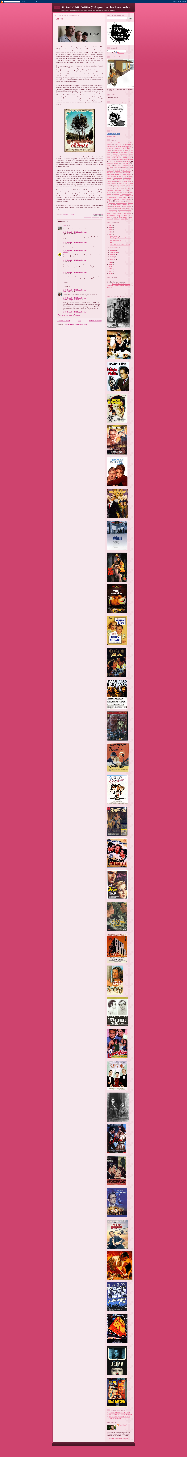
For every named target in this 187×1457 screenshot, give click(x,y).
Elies (64, 226)
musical (116, 199)
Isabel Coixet (127, 181)
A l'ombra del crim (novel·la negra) (119, 1412)
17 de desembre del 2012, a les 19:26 (75, 250)
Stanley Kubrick (117, 213)
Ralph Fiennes (127, 206)
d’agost (112, 254)
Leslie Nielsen (117, 192)
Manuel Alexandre (126, 194)
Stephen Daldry (111, 215)
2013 (110, 232)
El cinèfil (117, 171)
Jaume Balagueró (111, 183)
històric (119, 181)
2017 (110, 225)
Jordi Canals (67, 291)
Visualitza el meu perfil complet (118, 1438)
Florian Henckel (127, 174)
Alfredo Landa (118, 144)
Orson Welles (129, 201)
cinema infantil (110, 159)
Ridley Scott (130, 208)
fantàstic (127, 172)
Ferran (65, 252)
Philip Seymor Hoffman (120, 204)
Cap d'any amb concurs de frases (120, 238)
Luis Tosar (116, 194)
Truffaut (114, 217)
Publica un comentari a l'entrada (69, 315)
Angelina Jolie (111, 146)
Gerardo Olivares (118, 179)
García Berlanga (118, 178)
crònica (109, 165)
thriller (125, 215)
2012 (110, 234)
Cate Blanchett (116, 155)
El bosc (112, 242)
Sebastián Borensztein (112, 211)
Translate (121, 53)
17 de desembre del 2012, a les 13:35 (75, 242)
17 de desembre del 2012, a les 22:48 (75, 298)
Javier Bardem (123, 183)
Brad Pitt (115, 154)
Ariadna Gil (118, 148)
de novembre (114, 247)
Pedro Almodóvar (121, 203)
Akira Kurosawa (122, 142)
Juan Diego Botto (120, 186)
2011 (110, 262)
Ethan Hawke (110, 172)
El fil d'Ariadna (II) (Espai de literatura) (120, 1414)
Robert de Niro (113, 210)
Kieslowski (118, 190)
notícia (109, 201)
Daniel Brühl (117, 165)
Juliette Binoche (119, 188)
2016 (110, 227)
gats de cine (127, 178)
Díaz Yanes (117, 167)
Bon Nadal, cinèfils (115, 240)
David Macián (110, 167)
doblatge (124, 167)
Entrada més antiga (95, 321)
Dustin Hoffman (114, 169)
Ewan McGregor (119, 172)
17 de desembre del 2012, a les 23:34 (75, 312)
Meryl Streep (123, 197)
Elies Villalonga (127, 171)
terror (119, 215)
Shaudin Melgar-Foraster (71, 299)
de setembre (114, 252)
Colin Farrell (112, 161)
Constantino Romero (112, 163)
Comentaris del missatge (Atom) (77, 324)
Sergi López (124, 211)
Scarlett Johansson (125, 210)
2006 (110, 273)
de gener (113, 259)
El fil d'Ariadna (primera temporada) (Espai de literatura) (120, 1417)
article (126, 148)
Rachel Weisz (116, 206)
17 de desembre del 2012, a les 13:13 (75, 232)
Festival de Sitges (113, 174)
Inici (79, 321)
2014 (110, 229)
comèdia (127, 161)
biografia (115, 152)
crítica (101, 217)
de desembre (114, 236)
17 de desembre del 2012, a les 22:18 (75, 272)
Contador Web (111, 136)
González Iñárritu (129, 179)
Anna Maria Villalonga (124, 146)
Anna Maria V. (123, 1425)
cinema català (95, 217)
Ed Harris (123, 169)
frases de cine (111, 176)
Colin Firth (120, 161)
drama (131, 167)
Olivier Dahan (119, 201)
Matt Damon (129, 195)
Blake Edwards (124, 152)
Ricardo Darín (121, 208)
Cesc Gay (125, 155)
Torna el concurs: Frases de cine (120, 244)
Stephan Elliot (127, 213)
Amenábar (128, 144)
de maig (112, 256)
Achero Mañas (111, 142)
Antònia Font (110, 148)
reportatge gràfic (111, 208)
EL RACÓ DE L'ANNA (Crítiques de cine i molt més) (95, 7)
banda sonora (118, 150)
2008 (110, 269)
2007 (110, 271)
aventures (109, 150)
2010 (110, 264)
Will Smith (116, 218)
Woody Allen (124, 218)
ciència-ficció (87, 217)
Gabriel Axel (122, 176)
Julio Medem (128, 188)
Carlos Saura (123, 154)
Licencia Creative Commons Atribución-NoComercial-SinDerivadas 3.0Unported (120, 285)
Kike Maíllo (126, 190)
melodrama (112, 197)
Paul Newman (112, 203)
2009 (110, 266)
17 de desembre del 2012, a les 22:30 (75, 290)
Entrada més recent (63, 321)
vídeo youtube (122, 217)
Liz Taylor (125, 192)
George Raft (110, 179)
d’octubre (113, 250)
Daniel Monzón (127, 165)
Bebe (126, 150)
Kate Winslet (110, 190)
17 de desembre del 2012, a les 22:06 (75, 260)
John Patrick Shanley (118, 185)
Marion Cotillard (120, 195)
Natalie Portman (126, 199)
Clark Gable (119, 159)
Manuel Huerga (110, 195)
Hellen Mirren (111, 181)
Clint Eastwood (128, 159)
